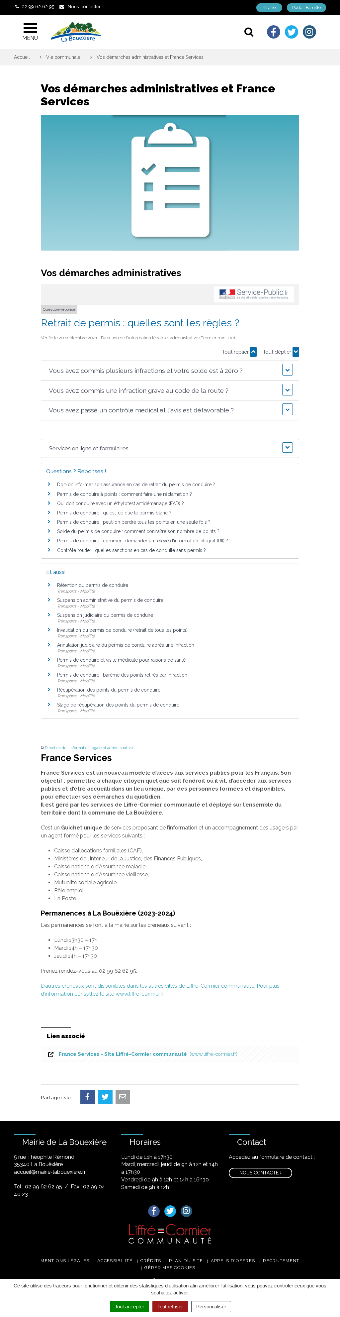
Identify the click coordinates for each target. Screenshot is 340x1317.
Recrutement (281, 1260)
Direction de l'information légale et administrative (89, 747)
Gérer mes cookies (169, 1267)
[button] (170, 371)
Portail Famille (306, 7)
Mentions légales (65, 1260)
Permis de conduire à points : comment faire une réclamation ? (124, 494)
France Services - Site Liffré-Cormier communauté (146, 1054)
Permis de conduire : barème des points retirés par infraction (122, 675)
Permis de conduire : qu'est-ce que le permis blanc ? (114, 512)
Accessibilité (114, 1260)
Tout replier (236, 352)
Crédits (150, 1260)
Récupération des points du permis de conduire (108, 690)
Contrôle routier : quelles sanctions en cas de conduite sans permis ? (131, 550)
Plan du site (186, 1260)
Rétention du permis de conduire (92, 585)
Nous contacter (260, 1172)
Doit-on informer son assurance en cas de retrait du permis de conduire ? (136, 484)
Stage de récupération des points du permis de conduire (118, 705)
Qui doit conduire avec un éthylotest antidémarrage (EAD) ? (120, 503)
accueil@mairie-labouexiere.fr (50, 1172)
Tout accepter (129, 1306)
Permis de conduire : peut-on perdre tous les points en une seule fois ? (134, 522)
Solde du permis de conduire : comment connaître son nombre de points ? (138, 531)
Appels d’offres (233, 1260)
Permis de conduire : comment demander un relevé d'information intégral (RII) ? (142, 540)
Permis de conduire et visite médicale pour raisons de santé (121, 660)
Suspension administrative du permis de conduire (110, 600)
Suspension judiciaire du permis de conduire (105, 615)
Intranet (269, 7)
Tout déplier (278, 352)
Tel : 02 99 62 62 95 (38, 1186)
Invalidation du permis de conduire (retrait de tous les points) (122, 630)
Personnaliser (211, 1306)
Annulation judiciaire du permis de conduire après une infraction (125, 645)
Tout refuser (170, 1306)
